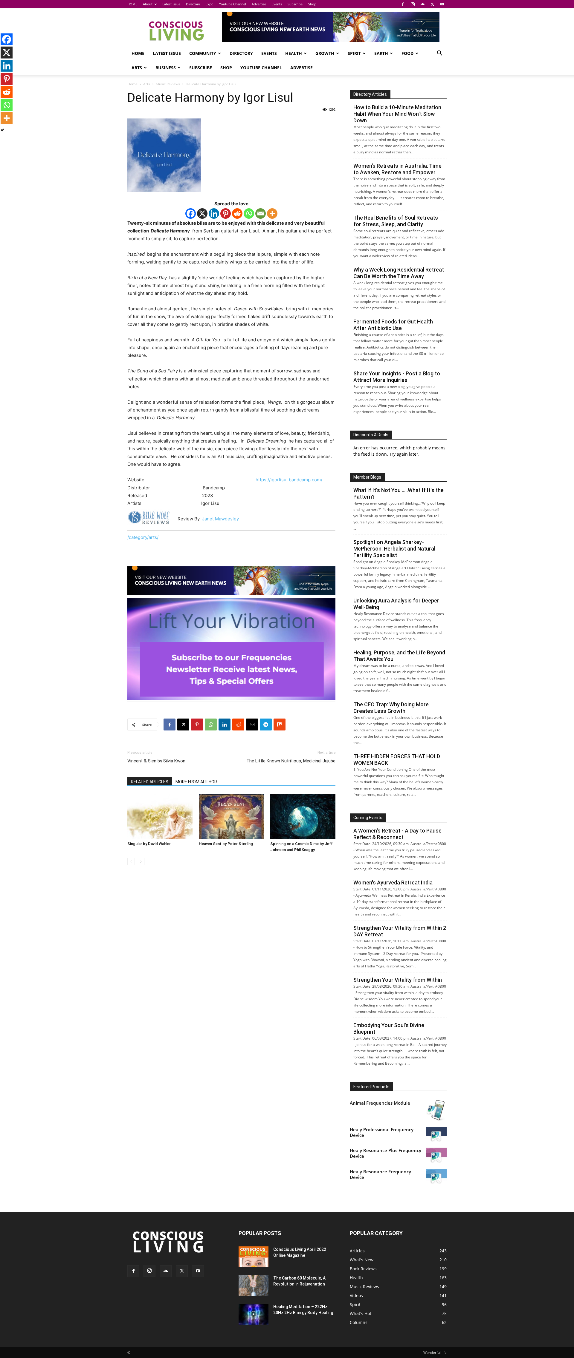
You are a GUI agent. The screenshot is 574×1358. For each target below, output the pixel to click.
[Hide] (2, 130)
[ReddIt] (238, 724)
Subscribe (295, 4)
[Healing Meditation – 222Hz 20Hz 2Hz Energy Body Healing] (253, 1314)
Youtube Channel (232, 4)
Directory (193, 4)
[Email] (260, 213)
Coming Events (367, 817)
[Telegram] (266, 724)
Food (407, 53)
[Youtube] (442, 4)
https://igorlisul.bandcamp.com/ (289, 480)
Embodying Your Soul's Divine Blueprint (388, 1028)
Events (277, 4)
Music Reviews (168, 84)
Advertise (259, 4)
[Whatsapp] (249, 213)
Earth (381, 53)
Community (202, 53)
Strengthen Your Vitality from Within (397, 980)
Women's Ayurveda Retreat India (393, 882)
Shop (312, 4)
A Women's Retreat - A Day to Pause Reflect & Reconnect (397, 833)
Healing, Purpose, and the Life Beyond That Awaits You (399, 655)
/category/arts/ (142, 537)
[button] (439, 54)
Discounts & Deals (370, 434)
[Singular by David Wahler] (160, 816)
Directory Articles (370, 94)
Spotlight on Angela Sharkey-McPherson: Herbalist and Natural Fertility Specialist (394, 548)
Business (165, 67)
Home (132, 84)
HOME (132, 4)
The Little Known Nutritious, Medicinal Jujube (290, 761)
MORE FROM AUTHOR (196, 781)
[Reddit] (237, 213)
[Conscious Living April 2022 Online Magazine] (253, 1256)
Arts (137, 67)
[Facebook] (402, 4)
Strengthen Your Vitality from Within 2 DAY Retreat (399, 931)
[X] (432, 4)
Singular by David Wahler (149, 843)
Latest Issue (171, 4)
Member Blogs (367, 477)
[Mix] (280, 724)
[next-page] (140, 861)
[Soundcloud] (422, 4)
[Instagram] (412, 4)
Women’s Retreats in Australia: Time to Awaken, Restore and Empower (397, 169)
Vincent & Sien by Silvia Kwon (156, 761)
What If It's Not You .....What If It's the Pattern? (398, 493)
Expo (209, 4)
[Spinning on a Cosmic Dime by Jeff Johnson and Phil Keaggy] (302, 816)
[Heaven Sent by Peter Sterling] (231, 816)
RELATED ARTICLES (149, 781)
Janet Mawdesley (220, 519)
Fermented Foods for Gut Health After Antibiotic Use (393, 324)
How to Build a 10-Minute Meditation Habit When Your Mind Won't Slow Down (397, 114)
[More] (272, 213)
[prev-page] (131, 861)
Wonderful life (435, 1352)
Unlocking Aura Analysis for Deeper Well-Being (396, 603)
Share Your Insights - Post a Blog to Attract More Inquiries (396, 376)
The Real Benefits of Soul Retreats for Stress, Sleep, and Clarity (395, 221)
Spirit (354, 53)
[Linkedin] (214, 213)
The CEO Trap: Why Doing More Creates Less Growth (391, 707)
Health (293, 53)
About (147, 4)
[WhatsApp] (211, 724)
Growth (324, 53)
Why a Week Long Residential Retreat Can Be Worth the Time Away (398, 272)
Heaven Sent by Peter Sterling (226, 843)
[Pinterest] (225, 213)
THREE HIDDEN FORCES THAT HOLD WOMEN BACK (396, 759)
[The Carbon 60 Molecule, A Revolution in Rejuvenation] (253, 1285)
